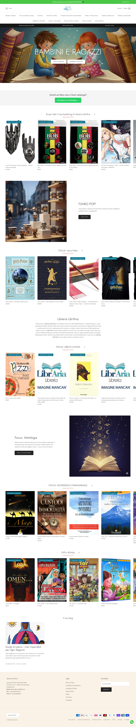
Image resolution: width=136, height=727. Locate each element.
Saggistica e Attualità (39, 21)
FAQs (67, 694)
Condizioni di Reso (71, 688)
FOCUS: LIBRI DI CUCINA (68, 347)
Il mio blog (68, 618)
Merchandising (99, 21)
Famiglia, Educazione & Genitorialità (71, 15)
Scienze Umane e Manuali (71, 21)
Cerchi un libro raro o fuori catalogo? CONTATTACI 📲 (68, 2)
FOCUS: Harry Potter (68, 250)
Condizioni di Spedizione (73, 685)
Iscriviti (106, 689)
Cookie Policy (70, 691)
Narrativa (40, 15)
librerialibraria (14, 720)
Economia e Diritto (51, 15)
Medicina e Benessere (108, 15)
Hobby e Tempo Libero (91, 15)
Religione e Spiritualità (124, 15)
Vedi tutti (84, 217)
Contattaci (69, 700)
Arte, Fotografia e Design (26, 15)
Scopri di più (68, 61)
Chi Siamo (69, 697)
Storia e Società (86, 21)
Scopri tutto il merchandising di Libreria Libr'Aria (68, 114)
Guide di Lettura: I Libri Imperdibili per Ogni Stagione (23, 648)
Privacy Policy (70, 683)
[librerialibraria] (68, 8)
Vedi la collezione (24, 453)
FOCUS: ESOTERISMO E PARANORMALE (68, 485)
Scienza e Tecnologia (54, 21)
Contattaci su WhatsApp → (68, 100)
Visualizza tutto (68, 117)
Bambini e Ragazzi (10, 15)
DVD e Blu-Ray (68, 552)
